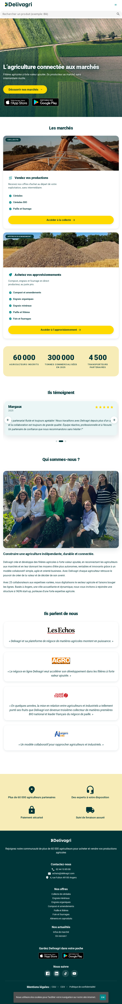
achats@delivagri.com (61, 873)
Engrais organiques (61, 902)
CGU (54, 987)
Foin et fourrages (61, 914)
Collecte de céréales (61, 894)
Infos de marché (61, 932)
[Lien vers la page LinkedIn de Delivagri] (56, 973)
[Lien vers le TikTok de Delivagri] (65, 973)
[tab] (56, 441)
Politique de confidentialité (82, 987)
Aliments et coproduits (61, 918)
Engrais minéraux (61, 898)
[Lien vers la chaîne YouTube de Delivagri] (74, 973)
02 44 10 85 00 (61, 869)
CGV (62, 987)
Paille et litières (61, 910)
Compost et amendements (61, 906)
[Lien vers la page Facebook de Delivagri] (47, 973)
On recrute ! (61, 936)
